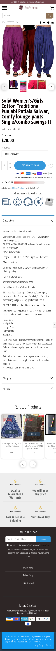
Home (4, 22)
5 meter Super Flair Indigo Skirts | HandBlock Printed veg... (11, 444)
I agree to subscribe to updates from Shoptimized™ (29, 545)
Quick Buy (11, 432)
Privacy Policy (45, 545)
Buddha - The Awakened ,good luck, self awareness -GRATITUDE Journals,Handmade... (34, 446)
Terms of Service (28, 582)
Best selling (13, 22)
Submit (43, 539)
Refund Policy (28, 575)
